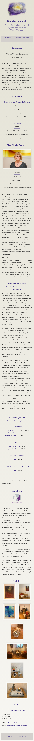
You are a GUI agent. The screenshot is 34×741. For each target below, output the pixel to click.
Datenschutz (22, 736)
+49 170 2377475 (12, 723)
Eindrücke (26, 38)
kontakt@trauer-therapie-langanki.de (17, 725)
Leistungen (8, 38)
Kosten (13, 40)
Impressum (11, 736)
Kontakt (20, 40)
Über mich (17, 38)
